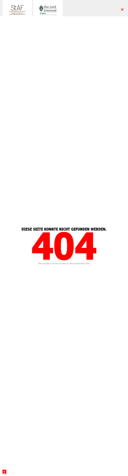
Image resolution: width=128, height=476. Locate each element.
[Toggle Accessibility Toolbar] (4, 471)
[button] (122, 9)
